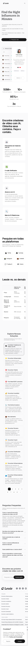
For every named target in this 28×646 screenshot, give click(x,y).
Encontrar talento (5, 603)
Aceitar (20, 641)
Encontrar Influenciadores (6, 596)
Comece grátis (19, 577)
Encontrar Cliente (5, 598)
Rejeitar (8, 641)
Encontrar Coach (5, 609)
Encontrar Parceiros (5, 606)
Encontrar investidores (6, 601)
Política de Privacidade (15, 637)
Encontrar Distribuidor (6, 611)
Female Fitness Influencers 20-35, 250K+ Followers (12, 622)
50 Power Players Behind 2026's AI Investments (11, 619)
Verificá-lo (18, 77)
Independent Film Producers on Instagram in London (12, 624)
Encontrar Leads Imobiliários (7, 614)
